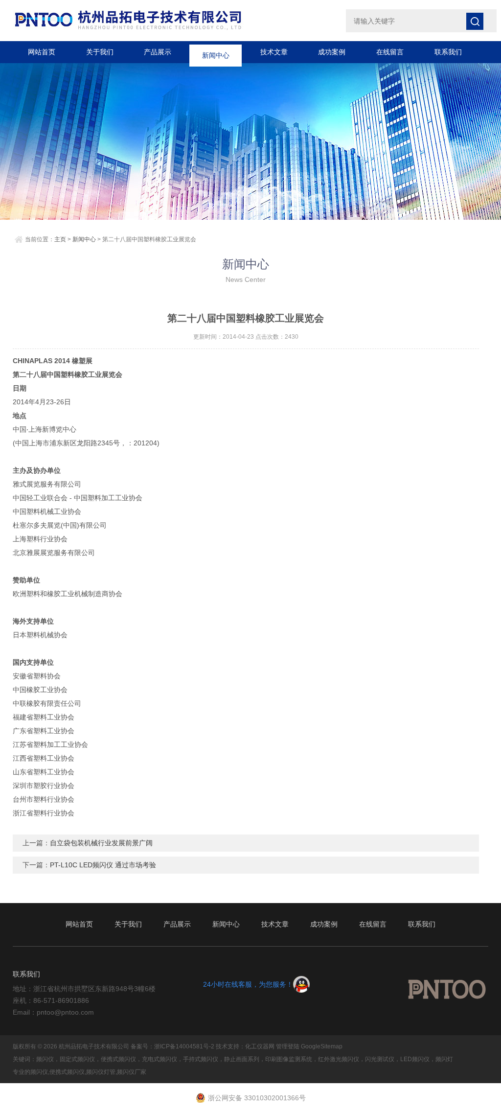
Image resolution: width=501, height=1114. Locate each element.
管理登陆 (287, 1046)
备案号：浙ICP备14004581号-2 (172, 1046)
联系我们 (448, 52)
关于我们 (100, 52)
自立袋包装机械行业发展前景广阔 (101, 843)
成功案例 (331, 52)
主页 (60, 239)
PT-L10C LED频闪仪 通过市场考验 (103, 865)
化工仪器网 (259, 1046)
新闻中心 (215, 52)
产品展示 (157, 52)
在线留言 (390, 52)
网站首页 (41, 52)
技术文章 (274, 52)
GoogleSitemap (321, 1046)
